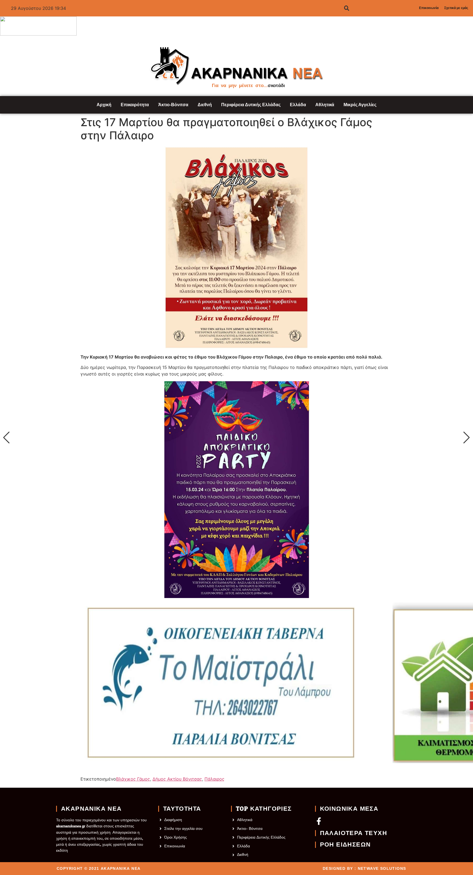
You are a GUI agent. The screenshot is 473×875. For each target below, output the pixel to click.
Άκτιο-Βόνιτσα (173, 104)
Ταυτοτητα (182, 809)
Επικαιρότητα (135, 104)
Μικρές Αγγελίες (360, 104)
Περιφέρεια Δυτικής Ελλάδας (251, 104)
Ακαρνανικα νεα (91, 809)
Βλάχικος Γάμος (133, 779)
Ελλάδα (298, 104)
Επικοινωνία (429, 8)
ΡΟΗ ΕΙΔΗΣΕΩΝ (345, 845)
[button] (6, 438)
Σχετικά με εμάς (456, 8)
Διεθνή (205, 104)
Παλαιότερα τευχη (353, 833)
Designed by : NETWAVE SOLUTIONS (364, 868)
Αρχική (104, 104)
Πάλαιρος (214, 779)
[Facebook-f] (318, 821)
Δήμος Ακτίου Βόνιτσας (177, 779)
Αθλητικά (324, 104)
